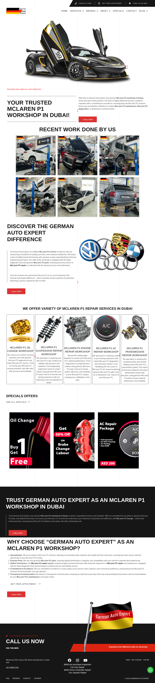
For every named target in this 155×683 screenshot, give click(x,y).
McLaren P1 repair (18, 265)
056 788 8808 (12, 648)
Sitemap (37, 678)
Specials (118, 11)
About (104, 11)
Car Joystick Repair (77, 673)
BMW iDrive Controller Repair (77, 670)
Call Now (29, 440)
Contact (131, 11)
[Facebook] (69, 660)
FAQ (7, 678)
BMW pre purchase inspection (77, 664)
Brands (91, 11)
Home (64, 11)
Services (75, 11)
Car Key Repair (77, 667)
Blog (142, 11)
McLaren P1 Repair (80, 308)
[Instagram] (77, 660)
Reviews (16, 678)
